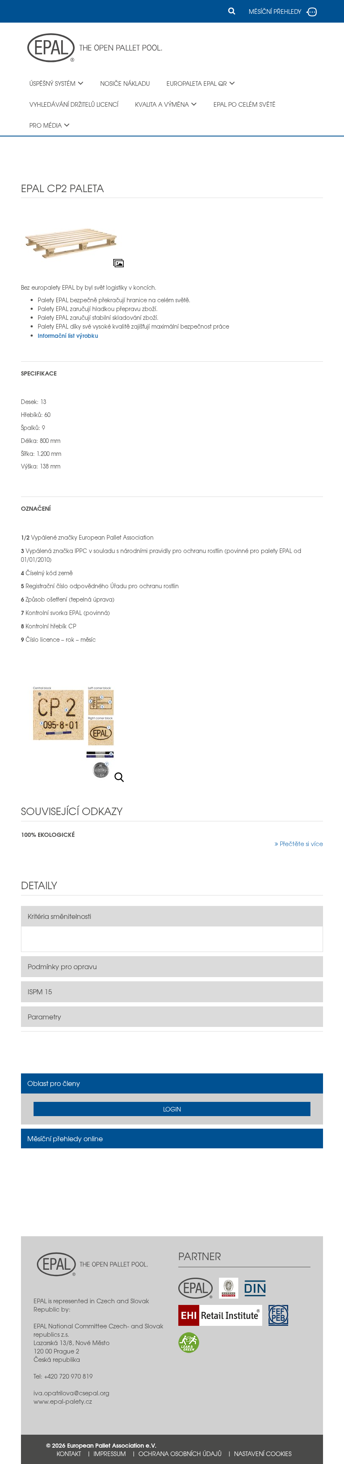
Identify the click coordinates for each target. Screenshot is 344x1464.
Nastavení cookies (263, 1453)
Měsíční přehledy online (65, 1138)
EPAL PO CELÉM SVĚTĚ (245, 104)
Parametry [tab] (44, 1016)
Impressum (110, 1453)
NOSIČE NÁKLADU (125, 83)
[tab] (172, 1083)
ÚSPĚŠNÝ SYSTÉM (52, 83)
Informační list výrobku (68, 335)
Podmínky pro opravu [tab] (62, 966)
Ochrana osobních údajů (180, 1453)
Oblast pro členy (53, 1083)
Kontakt (69, 1453)
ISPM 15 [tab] (40, 991)
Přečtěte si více (300, 843)
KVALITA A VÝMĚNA (162, 104)
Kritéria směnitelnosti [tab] (59, 916)
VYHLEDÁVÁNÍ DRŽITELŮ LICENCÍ (73, 104)
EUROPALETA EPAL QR (197, 83)
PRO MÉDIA (45, 125)
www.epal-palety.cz (63, 1401)
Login (172, 1109)
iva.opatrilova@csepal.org (71, 1393)
